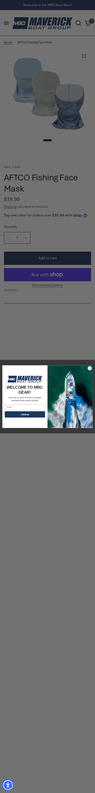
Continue (25, 414)
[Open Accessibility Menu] (8, 785)
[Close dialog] (90, 368)
